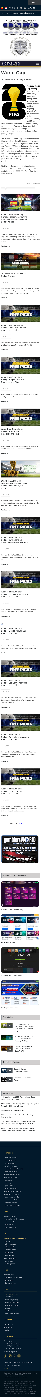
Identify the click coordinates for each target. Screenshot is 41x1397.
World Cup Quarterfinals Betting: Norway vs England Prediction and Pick (13, 327)
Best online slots (9, 1222)
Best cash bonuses (10, 1160)
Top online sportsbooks (11, 1166)
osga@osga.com (11, 1352)
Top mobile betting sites (11, 1194)
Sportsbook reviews (10, 1157)
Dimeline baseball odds (11, 1314)
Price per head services (11, 1302)
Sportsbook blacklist (10, 1203)
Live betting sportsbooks (12, 1205)
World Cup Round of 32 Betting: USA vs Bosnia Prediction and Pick (12, 791)
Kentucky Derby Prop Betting (13, 1110)
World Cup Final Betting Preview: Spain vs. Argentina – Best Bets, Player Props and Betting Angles (15, 218)
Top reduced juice (9, 1186)
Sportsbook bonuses (11, 1171)
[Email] (14, 1356)
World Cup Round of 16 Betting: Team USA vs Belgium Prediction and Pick (15, 594)
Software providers (10, 1227)
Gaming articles (9, 1255)
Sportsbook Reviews (11, 1062)
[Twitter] (10, 1356)
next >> (21, 823)
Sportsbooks (8, 1362)
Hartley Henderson (10, 1244)
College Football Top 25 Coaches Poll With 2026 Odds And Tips (23, 1049)
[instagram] (25, 8)
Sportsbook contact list (11, 1200)
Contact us (24, 1376)
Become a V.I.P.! (9, 1324)
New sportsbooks (9, 1163)
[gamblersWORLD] (20, 863)
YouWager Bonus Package (10, 1008)
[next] (10, 1049)
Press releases (8, 1261)
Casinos (6, 1365)
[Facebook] (5, 1356)
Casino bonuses (9, 1225)
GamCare (32, 1393)
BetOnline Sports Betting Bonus (12, 975)
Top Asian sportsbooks (11, 1197)
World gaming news (10, 1258)
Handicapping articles (11, 1305)
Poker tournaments (10, 1283)
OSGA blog (7, 1241)
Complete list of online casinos (14, 1219)
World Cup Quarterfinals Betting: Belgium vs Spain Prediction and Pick (12, 379)
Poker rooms (15, 1365)
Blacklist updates (9, 1264)
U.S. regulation (27, 1362)
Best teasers (8, 1180)
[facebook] (17, 8)
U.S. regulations (9, 1252)
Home (28, 184)
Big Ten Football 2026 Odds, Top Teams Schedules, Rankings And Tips (25, 1039)
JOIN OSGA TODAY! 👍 (20, 13)
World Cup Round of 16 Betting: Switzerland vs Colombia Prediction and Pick (14, 540)
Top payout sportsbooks (12, 1174)
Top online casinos (10, 1216)
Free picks (7, 1308)
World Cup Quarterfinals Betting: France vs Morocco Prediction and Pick (13, 431)
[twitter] (21, 8)
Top (7, 1368)
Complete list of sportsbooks (13, 1169)
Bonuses (17, 1362)
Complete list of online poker (13, 1277)
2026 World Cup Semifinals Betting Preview (13, 274)
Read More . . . (5, 246)
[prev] (10, 1025)
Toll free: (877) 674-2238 (13, 1349)
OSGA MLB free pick (10, 1311)
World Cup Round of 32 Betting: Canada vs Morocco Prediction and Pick (14, 682)
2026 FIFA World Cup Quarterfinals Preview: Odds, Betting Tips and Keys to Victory (14, 484)
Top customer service (11, 1177)
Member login (8, 1327)
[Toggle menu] (38, 63)
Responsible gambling (11, 1299)
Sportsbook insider (10, 1250)
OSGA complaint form (11, 1294)
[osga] (20, 36)
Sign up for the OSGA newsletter (15, 1238)
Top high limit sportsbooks (12, 1191)
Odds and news (8, 1297)
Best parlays (8, 1183)
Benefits (6, 1330)
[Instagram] (19, 1356)
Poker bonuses (9, 1280)
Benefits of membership (11, 1376)
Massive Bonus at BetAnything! (12, 909)
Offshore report (9, 1247)
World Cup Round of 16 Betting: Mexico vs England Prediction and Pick (13, 631)
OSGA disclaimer (19, 1374)
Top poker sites (9, 1274)
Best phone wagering (10, 1188)
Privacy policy (8, 1374)
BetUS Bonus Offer (8, 942)
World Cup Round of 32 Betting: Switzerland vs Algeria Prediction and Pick (15, 737)
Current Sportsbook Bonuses (15, 875)
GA (7, 1393)
